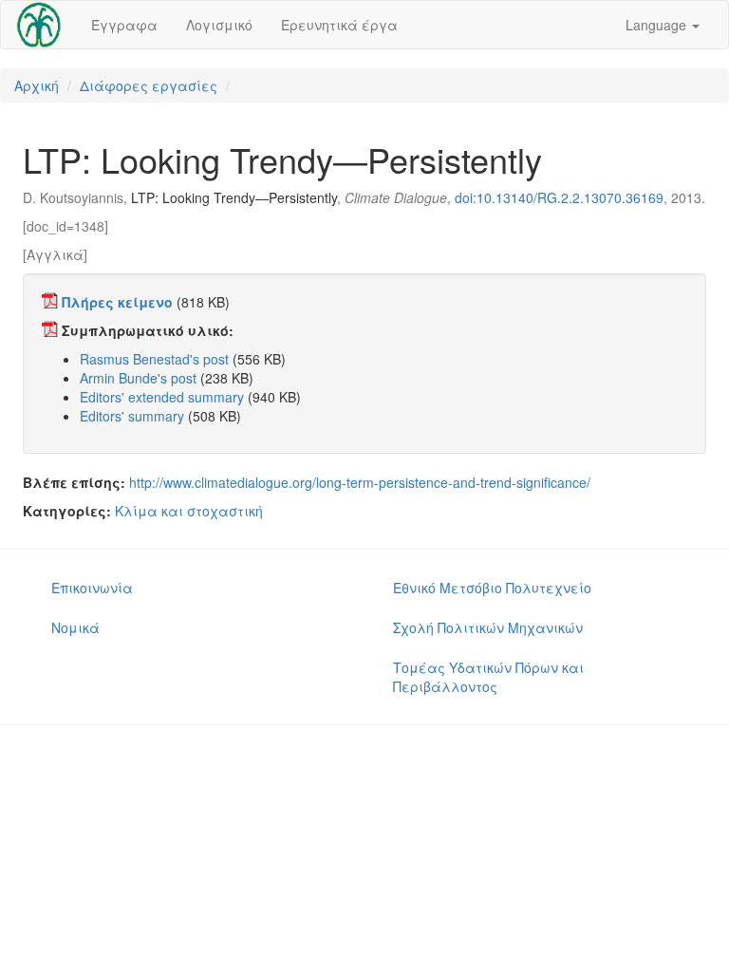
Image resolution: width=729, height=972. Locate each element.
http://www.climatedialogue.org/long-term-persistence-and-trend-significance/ (359, 482)
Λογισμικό (219, 24)
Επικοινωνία (92, 587)
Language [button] (658, 24)
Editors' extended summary (162, 396)
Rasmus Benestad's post (154, 358)
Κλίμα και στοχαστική (189, 510)
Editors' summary (132, 415)
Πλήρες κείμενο (117, 301)
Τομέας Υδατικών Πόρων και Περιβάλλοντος (488, 677)
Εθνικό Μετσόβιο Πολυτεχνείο (492, 587)
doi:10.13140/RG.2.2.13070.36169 (559, 197)
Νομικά (75, 627)
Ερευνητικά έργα (339, 24)
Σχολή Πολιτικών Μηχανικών (488, 627)
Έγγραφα (124, 24)
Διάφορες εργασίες (148, 85)
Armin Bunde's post (138, 377)
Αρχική (36, 85)
